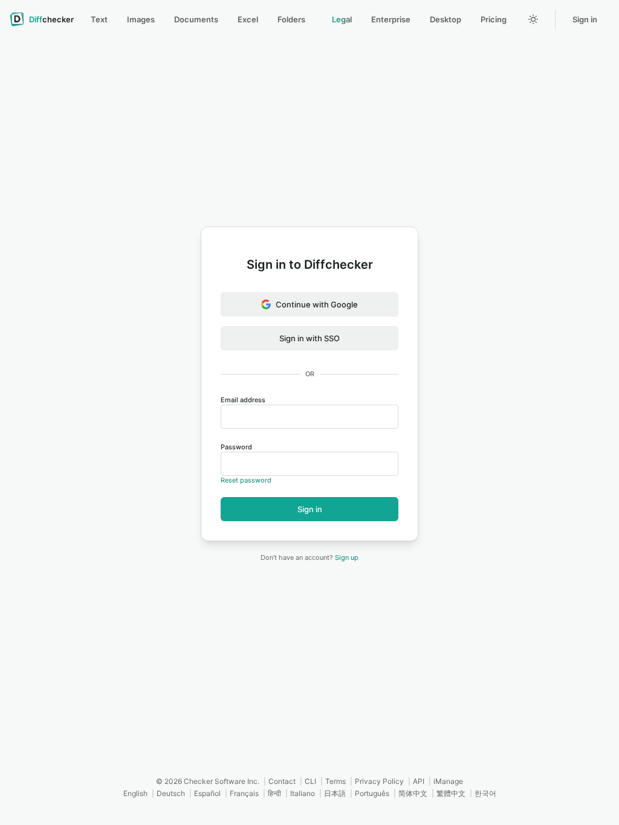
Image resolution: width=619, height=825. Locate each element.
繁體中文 (450, 793)
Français (244, 793)
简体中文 (412, 793)
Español (207, 793)
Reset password (246, 480)
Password (236, 447)
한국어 (485, 793)
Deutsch (171, 793)
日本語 (335, 793)
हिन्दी (274, 793)
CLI (310, 781)
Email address (243, 400)
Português (372, 793)
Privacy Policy (379, 781)
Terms (335, 781)
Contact (282, 781)
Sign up (346, 557)
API (418, 781)
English (135, 793)
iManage (448, 781)
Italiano (302, 793)
